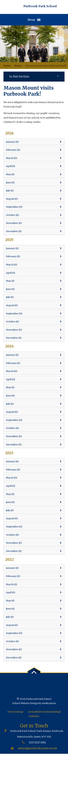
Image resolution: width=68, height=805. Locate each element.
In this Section (19, 76)
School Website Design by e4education (34, 703)
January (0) (12, 141)
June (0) (10, 182)
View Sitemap (15, 711)
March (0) (11, 158)
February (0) (13, 149)
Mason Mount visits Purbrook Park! (45, 65)
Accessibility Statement (41, 711)
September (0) (14, 206)
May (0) (10, 174)
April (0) (10, 166)
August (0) (12, 198)
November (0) (14, 223)
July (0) (10, 190)
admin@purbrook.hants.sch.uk (37, 748)
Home (7, 65)
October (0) (12, 215)
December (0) (14, 231)
